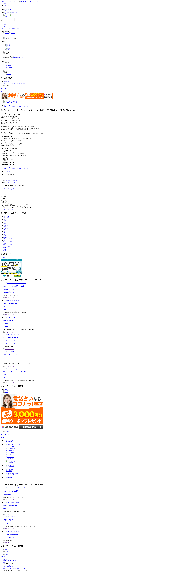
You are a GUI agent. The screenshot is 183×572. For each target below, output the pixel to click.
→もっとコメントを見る (7, 209)
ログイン (17, 28)
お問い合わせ (6, 565)
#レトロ (5, 26)
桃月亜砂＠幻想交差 (8, 289)
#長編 (4, 226)
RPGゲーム (6, 173)
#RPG (4, 240)
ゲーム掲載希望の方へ (9, 566)
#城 (4, 219)
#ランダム (6, 235)
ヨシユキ (5, 323)
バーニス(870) (5, 435)
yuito (4, 306)
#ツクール (6, 229)
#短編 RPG (6, 225)
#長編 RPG (6, 228)
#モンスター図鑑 (7, 244)
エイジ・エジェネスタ (9, 340)
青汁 (4, 357)
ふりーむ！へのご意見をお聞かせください (14, 568)
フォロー (3, 91)
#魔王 (4, 232)
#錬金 (4, 243)
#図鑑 (4, 250)
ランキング (6, 7)
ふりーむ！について (8, 562)
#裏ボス (5, 247)
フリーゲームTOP (8, 171)
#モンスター (6, 234)
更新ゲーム (6, 5)
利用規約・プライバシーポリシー (12, 559)
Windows (3, 257)
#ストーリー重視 (7, 241)
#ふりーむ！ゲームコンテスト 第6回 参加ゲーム (15, 83)
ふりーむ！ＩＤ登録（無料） (8, 28)
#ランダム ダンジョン (9, 238)
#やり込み (6, 237)
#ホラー (5, 23)
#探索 (4, 24)
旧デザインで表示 (8, 563)
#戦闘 (4, 220)
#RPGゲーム (6, 81)
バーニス (3, 89)
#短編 (4, 223)
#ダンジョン (6, 222)
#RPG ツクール (7, 217)
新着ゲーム (6, 4)
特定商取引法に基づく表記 (10, 560)
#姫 (4, 231)
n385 (4, 374)
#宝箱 (4, 249)
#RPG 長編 (6, 216)
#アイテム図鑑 (7, 246)
